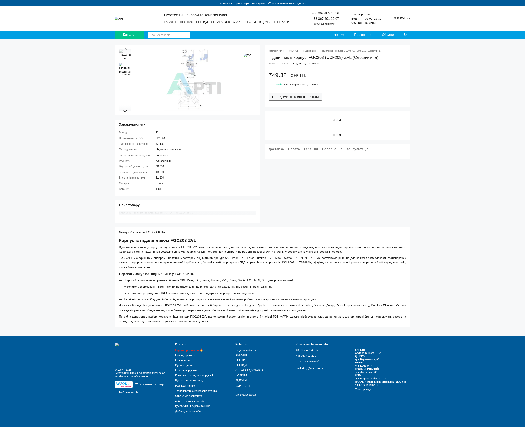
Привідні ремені (185, 355)
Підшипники (182, 360)
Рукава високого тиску (189, 380)
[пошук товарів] (187, 35)
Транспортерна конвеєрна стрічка (196, 390)
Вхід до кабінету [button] (245, 350)
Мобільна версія (128, 392)
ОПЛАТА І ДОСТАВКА (225, 22)
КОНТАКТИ (281, 22)
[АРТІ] (134, 352)
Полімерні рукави (186, 370)
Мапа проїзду (363, 389)
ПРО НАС (186, 22)
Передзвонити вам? (323, 23)
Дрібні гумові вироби (188, 411)
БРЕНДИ (202, 22)
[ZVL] (248, 55)
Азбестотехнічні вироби (189, 401)
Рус (342, 34)
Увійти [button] (279, 84)
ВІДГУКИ (265, 22)
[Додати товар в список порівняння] (396, 75)
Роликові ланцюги (186, 385)
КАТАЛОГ (170, 22)
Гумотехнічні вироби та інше (192, 406)
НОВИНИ (249, 22)
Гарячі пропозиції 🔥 (189, 350)
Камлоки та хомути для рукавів (194, 375)
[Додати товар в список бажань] (404, 75)
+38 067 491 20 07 (325, 18)
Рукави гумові (184, 365)
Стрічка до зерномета (188, 395)
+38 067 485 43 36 (325, 13)
